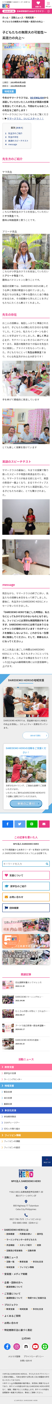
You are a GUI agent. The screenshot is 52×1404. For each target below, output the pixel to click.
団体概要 (14, 908)
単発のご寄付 (26, 803)
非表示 (19, 127)
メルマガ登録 (14, 1356)
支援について (16, 875)
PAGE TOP (47, 1162)
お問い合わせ (16, 897)
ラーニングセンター (13, 1079)
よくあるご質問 (12, 1315)
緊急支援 (8, 1091)
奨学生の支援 (10, 1073)
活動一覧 (10, 1261)
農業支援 (8, 1103)
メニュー (48, 6)
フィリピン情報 (13, 1135)
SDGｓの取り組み (12, 1128)
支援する (38, 6)
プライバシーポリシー (34, 1356)
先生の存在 (13, 136)
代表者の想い (26, 1233)
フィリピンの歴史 (12, 1147)
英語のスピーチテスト (18, 140)
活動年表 (32, 1250)
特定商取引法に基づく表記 (18, 1330)
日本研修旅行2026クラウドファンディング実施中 (27, 11)
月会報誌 (10, 1245)
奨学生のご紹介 (18, 886)
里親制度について (14, 1297)
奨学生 (40, 1233)
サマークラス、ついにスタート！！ (25, 118)
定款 (39, 1245)
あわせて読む (35, 735)
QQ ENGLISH (37, 97)
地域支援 (30, 17)
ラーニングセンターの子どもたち (21, 1239)
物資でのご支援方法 (37, 1297)
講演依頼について (14, 1286)
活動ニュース (17, 17)
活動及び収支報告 (14, 1250)
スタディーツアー (12, 1122)
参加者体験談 (10, 1116)
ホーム (5, 17)
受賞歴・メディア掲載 (15, 1274)
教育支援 (9, 1067)
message (12, 144)
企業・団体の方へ (13, 1282)
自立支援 (8, 1097)
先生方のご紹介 (15, 133)
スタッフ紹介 (26, 1245)
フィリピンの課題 (12, 1141)
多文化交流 (10, 1110)
